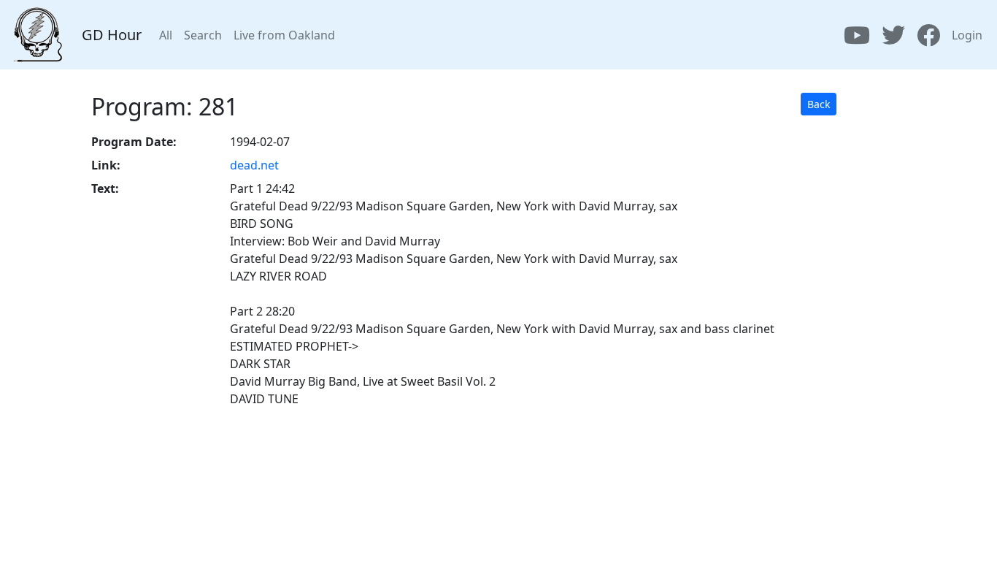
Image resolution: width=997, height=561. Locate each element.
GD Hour (112, 35)
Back (818, 104)
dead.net (254, 165)
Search (203, 35)
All (165, 35)
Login (967, 35)
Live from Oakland (284, 35)
